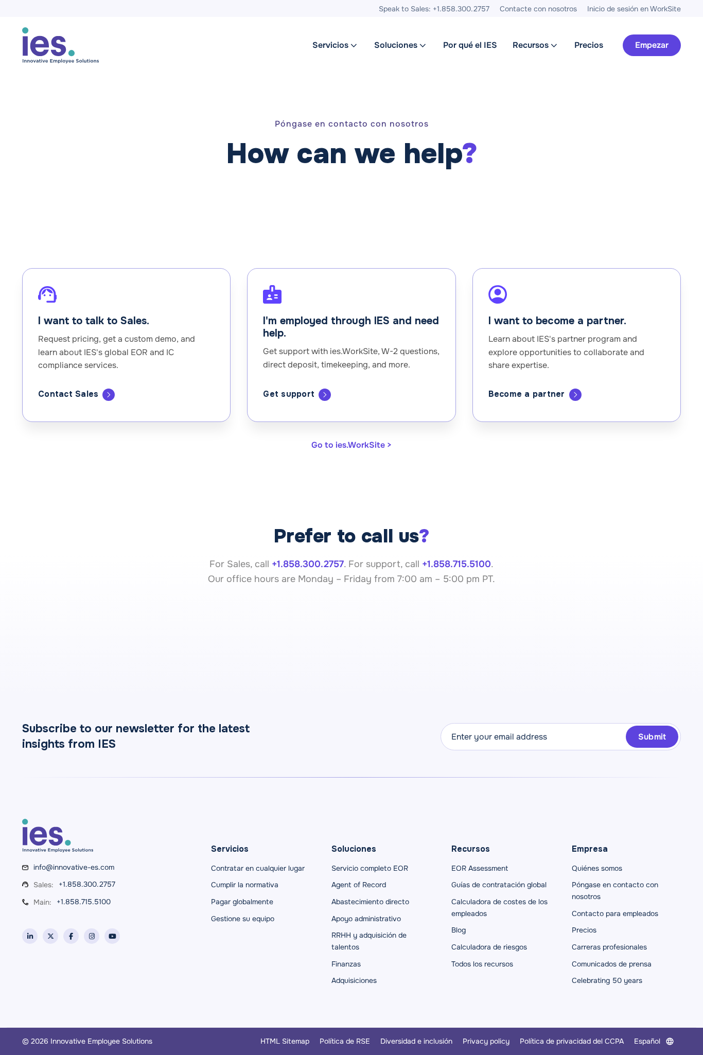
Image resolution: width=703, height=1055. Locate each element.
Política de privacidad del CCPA (572, 1041)
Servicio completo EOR (369, 868)
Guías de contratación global (499, 884)
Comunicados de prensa (612, 964)
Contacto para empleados (615, 913)
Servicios (330, 45)
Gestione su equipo (242, 918)
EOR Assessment (479, 868)
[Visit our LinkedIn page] (30, 936)
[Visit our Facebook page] (71, 936)
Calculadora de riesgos (489, 947)
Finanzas (346, 964)
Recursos (531, 45)
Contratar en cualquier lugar (258, 868)
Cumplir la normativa (244, 884)
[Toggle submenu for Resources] (554, 45)
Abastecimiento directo (370, 901)
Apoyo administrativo (366, 918)
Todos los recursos (482, 964)
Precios (588, 45)
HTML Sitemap (284, 1041)
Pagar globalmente (242, 901)
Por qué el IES (470, 45)
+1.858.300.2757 (87, 884)
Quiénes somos (597, 868)
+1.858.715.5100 (84, 901)
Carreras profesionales (609, 947)
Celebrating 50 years (607, 980)
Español (647, 1041)
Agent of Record (358, 884)
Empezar (652, 45)
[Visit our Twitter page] (50, 936)
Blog (458, 930)
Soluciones (395, 45)
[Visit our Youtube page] (112, 936)
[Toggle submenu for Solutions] (422, 45)
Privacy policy (486, 1041)
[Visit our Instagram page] (91, 936)
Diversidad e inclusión (416, 1041)
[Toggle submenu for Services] (353, 45)
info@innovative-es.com (73, 867)
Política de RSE (345, 1041)
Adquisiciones (354, 980)
